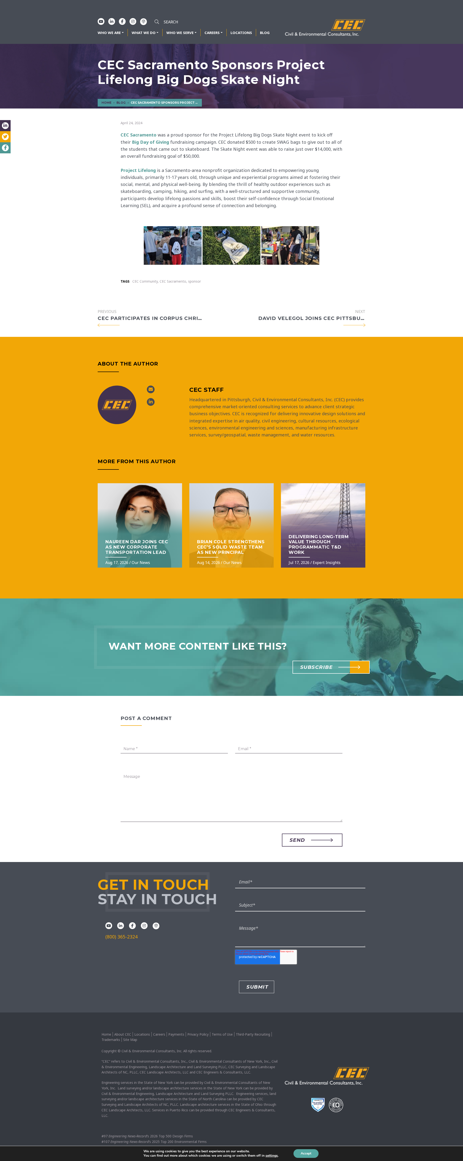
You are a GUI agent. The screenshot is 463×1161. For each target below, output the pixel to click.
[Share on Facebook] (5, 147)
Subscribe (316, 667)
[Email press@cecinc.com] (151, 389)
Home (106, 1034)
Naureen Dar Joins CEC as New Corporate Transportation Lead (136, 547)
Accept (306, 1153)
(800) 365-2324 (121, 937)
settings (272, 1156)
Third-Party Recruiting (253, 1034)
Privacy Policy (198, 1034)
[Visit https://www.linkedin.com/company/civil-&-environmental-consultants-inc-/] (151, 402)
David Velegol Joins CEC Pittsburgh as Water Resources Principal (311, 318)
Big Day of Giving (150, 142)
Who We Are (109, 32)
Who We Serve (180, 32)
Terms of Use (222, 1034)
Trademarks (111, 1039)
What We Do (144, 32)
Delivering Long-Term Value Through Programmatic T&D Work (319, 544)
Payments (176, 1034)
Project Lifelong (138, 170)
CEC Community (145, 281)
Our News (141, 562)
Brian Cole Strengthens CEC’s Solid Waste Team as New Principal (231, 547)
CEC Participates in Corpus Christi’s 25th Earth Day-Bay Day (151, 318)
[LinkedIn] (111, 21)
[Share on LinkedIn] (5, 125)
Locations (241, 32)
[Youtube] (101, 21)
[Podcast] (143, 21)
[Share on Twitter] (5, 136)
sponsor (194, 281)
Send (297, 840)
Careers (212, 32)
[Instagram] (132, 21)
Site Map (130, 1039)
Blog (265, 32)
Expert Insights (326, 562)
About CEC (122, 1034)
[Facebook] (122, 21)
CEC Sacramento (139, 135)
